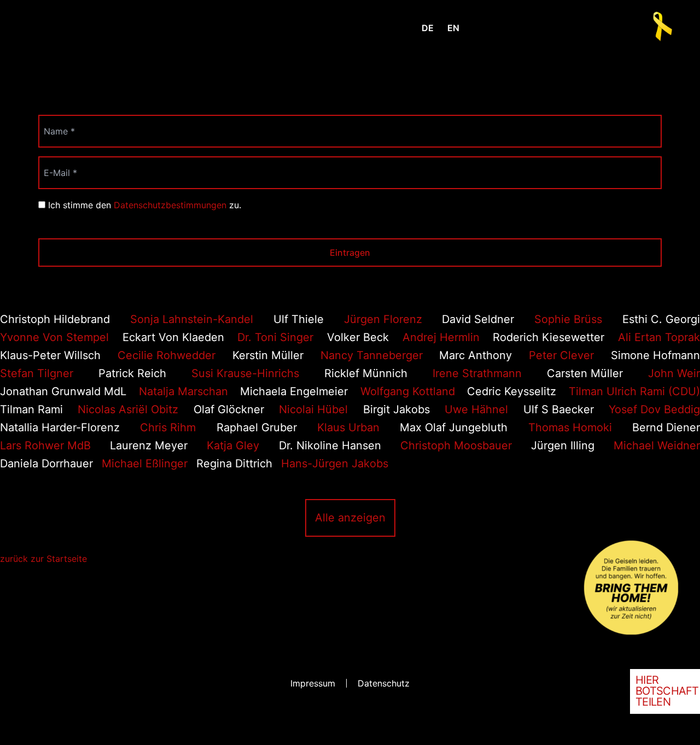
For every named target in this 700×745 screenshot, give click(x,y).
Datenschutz (384, 683)
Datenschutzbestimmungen (170, 205)
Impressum (312, 683)
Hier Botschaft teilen (667, 690)
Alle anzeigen (350, 517)
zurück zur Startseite (43, 558)
